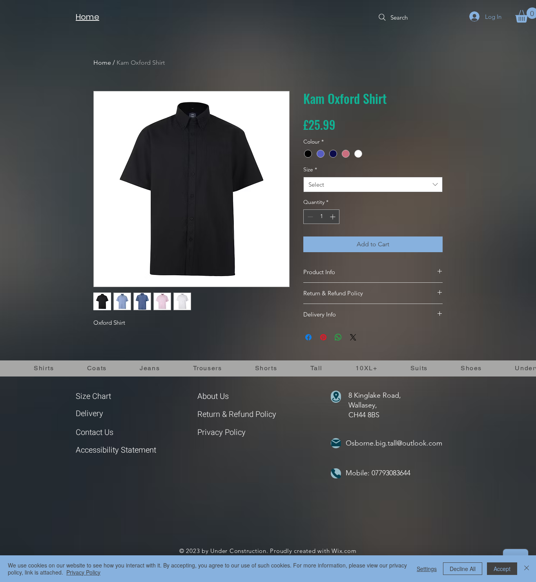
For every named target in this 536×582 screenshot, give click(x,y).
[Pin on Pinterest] (323, 337)
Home (102, 62)
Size (310, 169)
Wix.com (344, 551)
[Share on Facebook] (308, 337)
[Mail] (336, 443)
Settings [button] (427, 569)
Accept (502, 569)
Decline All (463, 569)
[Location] (336, 397)
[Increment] (333, 217)
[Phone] (336, 473)
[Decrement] (309, 217)
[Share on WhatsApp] (338, 337)
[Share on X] (353, 337)
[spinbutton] (321, 217)
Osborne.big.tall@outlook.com (394, 443)
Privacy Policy (221, 432)
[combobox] (373, 184)
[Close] (526, 569)
